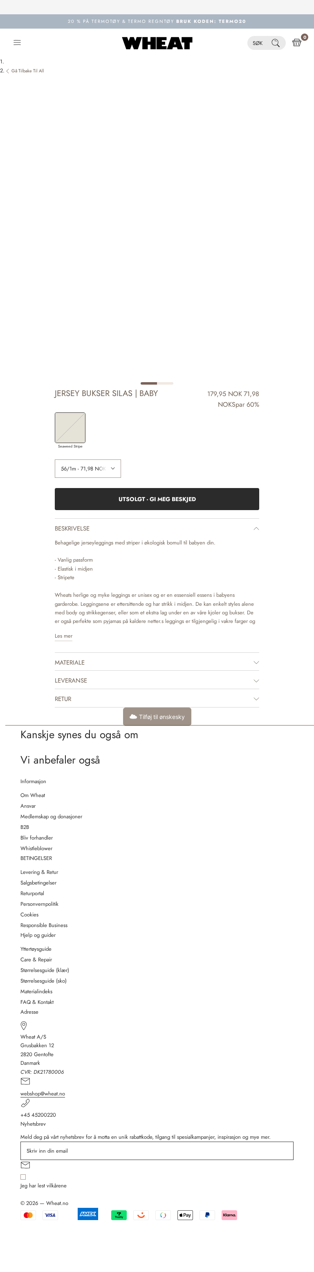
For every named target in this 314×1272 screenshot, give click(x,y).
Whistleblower (36, 848)
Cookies (29, 914)
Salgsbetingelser (38, 883)
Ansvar (28, 806)
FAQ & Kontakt (37, 1002)
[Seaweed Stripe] (70, 427)
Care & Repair (36, 959)
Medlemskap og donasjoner (51, 816)
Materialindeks (36, 991)
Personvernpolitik (39, 904)
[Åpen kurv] (297, 43)
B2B (24, 827)
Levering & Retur (39, 872)
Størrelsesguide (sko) (43, 981)
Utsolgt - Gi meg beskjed (157, 499)
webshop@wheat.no (42, 1093)
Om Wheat (32, 795)
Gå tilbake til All (27, 70)
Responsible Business (43, 925)
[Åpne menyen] (17, 43)
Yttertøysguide (36, 949)
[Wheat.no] (157, 42)
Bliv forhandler (36, 838)
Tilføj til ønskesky (162, 716)
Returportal (32, 893)
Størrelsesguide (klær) (44, 970)
